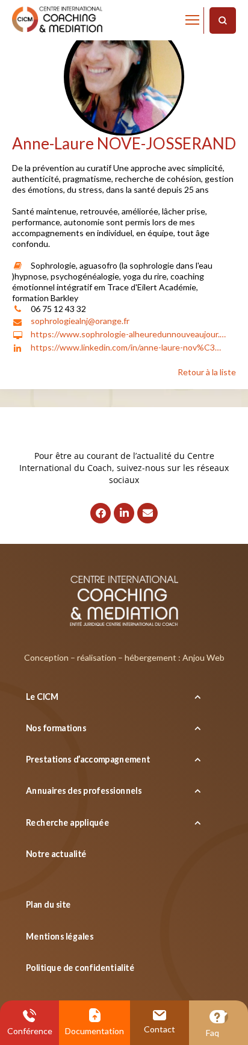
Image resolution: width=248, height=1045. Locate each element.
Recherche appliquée (67, 822)
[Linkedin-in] (124, 513)
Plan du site (48, 904)
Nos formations (56, 728)
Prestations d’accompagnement (88, 759)
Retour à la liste (207, 372)
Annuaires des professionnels (83, 790)
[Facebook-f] (100, 513)
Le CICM (42, 696)
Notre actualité (56, 854)
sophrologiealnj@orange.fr (80, 321)
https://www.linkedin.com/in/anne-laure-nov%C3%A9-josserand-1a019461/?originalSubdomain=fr (129, 347)
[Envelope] (147, 513)
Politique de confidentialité (80, 967)
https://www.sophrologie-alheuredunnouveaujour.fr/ (129, 334)
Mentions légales (59, 936)
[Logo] (57, 20)
